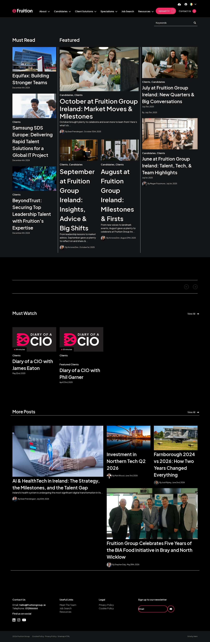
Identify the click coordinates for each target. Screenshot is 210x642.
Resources (65, 611)
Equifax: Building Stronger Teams (30, 79)
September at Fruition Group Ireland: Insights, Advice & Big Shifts (77, 199)
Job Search (128, 11)
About (43, 11)
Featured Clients (69, 364)
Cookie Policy (106, 608)
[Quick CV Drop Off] (179, 4)
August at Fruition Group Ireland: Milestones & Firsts (117, 194)
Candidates (61, 11)
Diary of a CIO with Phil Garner (80, 373)
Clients (78, 94)
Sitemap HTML (64, 636)
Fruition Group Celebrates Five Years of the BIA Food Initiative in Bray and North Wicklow (149, 550)
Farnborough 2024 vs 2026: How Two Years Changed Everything (174, 464)
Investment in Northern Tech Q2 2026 (126, 461)
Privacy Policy (106, 604)
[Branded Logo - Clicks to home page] (22, 11)
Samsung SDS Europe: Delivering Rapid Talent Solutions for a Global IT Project (32, 141)
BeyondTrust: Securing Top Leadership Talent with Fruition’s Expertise (31, 214)
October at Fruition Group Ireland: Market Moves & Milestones (99, 108)
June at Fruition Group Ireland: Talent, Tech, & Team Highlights (167, 165)
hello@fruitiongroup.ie (32, 604)
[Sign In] (186, 4)
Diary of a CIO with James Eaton (32, 364)
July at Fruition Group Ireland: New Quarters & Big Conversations (168, 94)
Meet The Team (68, 604)
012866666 (31, 608)
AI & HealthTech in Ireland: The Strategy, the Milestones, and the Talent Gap (56, 484)
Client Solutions (84, 11)
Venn (196, 636)
